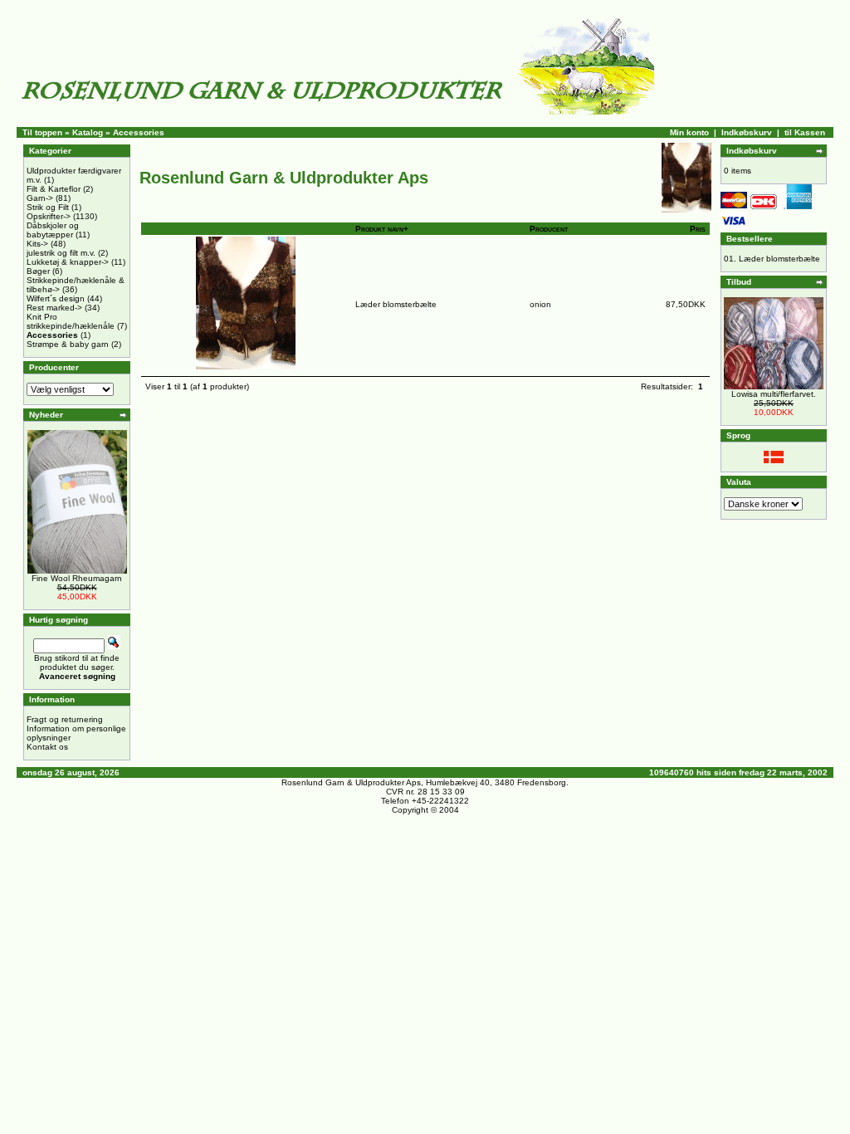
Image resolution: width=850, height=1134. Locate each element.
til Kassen (804, 132)
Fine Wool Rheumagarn (77, 578)
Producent (549, 228)
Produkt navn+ (381, 228)
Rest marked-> (54, 307)
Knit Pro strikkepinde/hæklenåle (71, 321)
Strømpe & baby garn (68, 344)
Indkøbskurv (746, 132)
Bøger (38, 271)
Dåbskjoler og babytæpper (53, 230)
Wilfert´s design (56, 298)
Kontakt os (47, 746)
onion (540, 304)
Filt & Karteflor (54, 188)
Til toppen (42, 132)
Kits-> (37, 243)
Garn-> (40, 198)
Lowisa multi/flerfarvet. (773, 393)
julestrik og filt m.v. (61, 252)
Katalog (87, 132)
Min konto (689, 132)
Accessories (138, 132)
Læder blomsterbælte (396, 304)
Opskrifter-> (49, 216)
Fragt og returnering (65, 719)
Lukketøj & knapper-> (68, 261)
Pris (698, 228)
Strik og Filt (48, 207)
